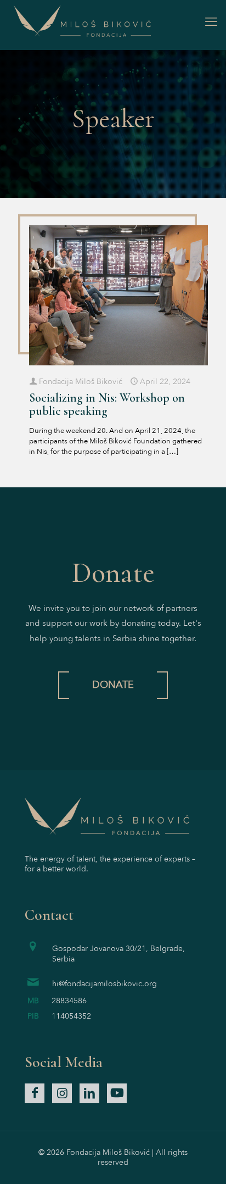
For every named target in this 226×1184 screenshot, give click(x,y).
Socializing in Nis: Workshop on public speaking (107, 404)
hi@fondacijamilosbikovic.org (104, 984)
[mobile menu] (211, 22)
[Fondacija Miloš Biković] (113, 21)
